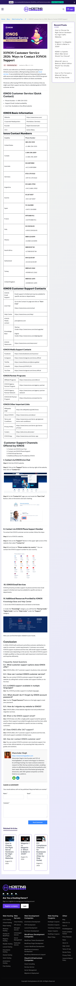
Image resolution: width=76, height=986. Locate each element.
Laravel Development (30, 928)
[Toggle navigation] (2, 9)
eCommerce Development (32, 921)
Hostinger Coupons (53, 921)
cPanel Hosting (7, 922)
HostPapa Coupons (54, 934)
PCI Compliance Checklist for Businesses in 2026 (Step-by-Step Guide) (41, 851)
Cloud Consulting (29, 964)
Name (5, 793)
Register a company (11, 906)
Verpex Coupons (53, 931)
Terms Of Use (66, 949)
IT (25, 19)
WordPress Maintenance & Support (35, 954)
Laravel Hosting (7, 947)
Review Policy (66, 952)
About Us (65, 943)
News (64, 940)
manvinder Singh (19, 753)
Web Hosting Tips (17, 19)
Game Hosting (7, 958)
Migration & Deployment (31, 973)
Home (3, 19)
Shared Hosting (7, 955)
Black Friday (51, 937)
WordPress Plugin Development (33, 943)
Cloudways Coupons (54, 928)
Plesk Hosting (7, 925)
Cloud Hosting (18, 921)
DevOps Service (29, 967)
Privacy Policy (66, 955)
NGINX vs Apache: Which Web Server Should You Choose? (62, 54)
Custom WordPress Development (34, 946)
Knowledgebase (67, 928)
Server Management (30, 970)
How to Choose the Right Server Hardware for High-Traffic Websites (9, 850)
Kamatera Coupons (53, 925)
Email (29, 793)
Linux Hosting (7, 919)
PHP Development (29, 925)
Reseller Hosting (8, 944)
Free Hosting (6, 966)
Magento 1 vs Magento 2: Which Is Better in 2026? (25, 848)
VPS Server (17, 925)
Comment (6, 803)
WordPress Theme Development (34, 940)
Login (25, 906)
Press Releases (67, 937)
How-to (64, 925)
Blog (8, 19)
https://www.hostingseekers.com (22, 756)
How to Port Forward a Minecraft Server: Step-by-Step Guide (63, 75)
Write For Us (66, 922)
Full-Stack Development (31, 931)
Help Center (66, 946)
